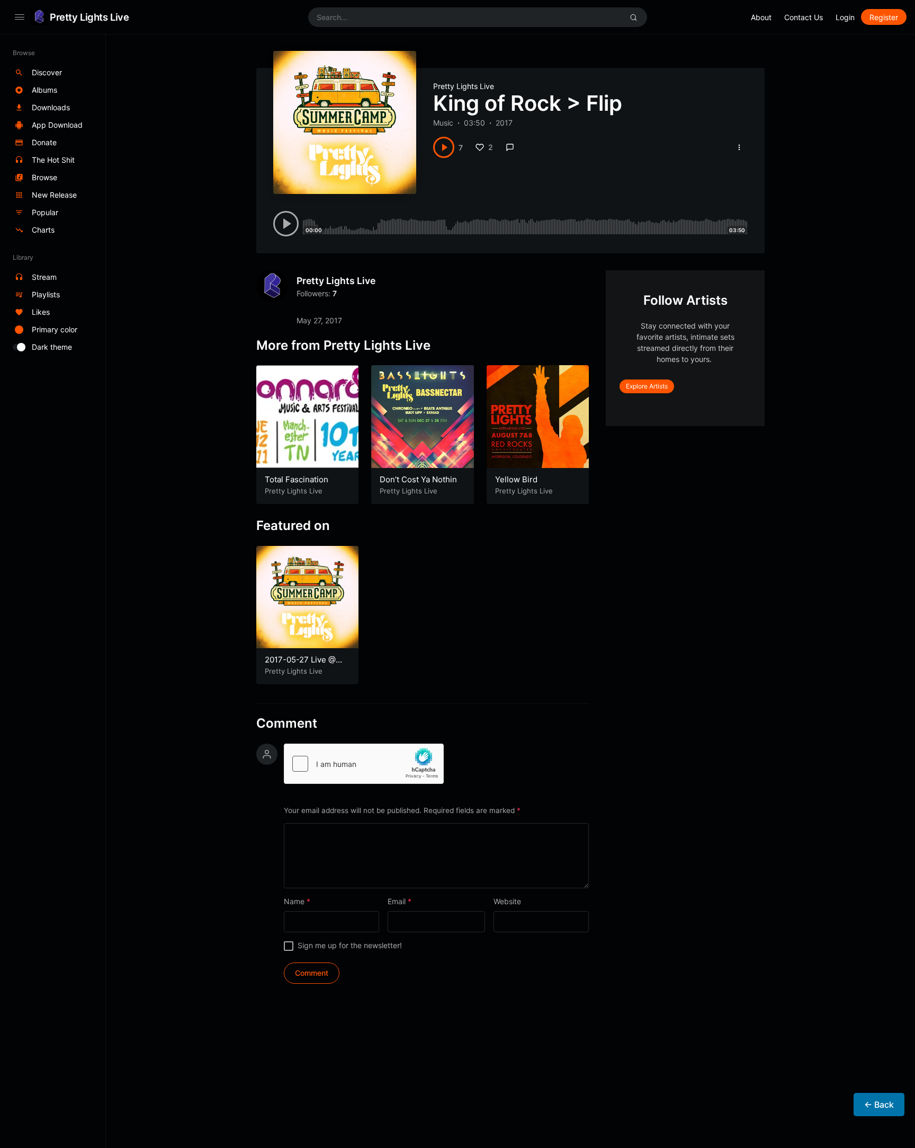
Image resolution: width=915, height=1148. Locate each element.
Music (443, 122)
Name (297, 901)
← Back (879, 1104)
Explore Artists (647, 386)
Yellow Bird (516, 479)
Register (883, 17)
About (761, 17)
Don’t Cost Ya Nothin (418, 479)
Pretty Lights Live (89, 17)
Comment (286, 723)
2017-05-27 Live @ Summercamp (300, 665)
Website (507, 901)
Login (845, 17)
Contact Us (803, 17)
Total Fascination (296, 479)
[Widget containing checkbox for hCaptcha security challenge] (364, 764)
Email (399, 901)
